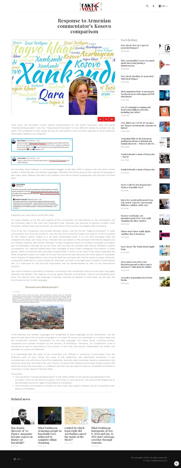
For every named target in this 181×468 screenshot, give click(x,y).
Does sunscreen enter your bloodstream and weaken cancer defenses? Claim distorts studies (136, 264)
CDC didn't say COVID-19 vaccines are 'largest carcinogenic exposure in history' (138, 125)
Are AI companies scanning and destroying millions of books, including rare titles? (136, 110)
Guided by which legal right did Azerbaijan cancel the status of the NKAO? (75, 433)
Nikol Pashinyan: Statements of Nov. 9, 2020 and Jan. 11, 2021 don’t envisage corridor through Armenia (102, 435)
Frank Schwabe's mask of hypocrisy (138, 169)
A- (101, 119)
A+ (112, 119)
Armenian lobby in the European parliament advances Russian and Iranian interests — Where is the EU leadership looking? (137, 142)
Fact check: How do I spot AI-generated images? (135, 46)
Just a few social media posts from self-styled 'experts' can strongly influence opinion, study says (137, 202)
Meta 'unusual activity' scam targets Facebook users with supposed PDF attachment (138, 94)
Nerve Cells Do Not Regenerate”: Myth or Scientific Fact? (136, 186)
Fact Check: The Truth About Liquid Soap (137, 247)
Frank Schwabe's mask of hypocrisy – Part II (138, 155)
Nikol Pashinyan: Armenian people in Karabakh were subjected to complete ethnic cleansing (50, 435)
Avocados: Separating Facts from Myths (136, 278)
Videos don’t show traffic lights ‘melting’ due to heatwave (136, 232)
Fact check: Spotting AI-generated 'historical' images (137, 77)
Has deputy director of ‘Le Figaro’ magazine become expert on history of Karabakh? (22, 435)
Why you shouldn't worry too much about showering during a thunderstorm (138, 63)
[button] (147, 6)
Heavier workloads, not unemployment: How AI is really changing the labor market (136, 218)
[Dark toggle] (153, 6)
